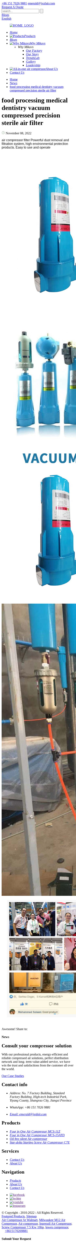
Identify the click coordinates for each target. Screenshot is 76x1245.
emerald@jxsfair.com (41, 3)
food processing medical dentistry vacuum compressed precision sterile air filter (36, 88)
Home (14, 79)
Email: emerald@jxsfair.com (28, 1114)
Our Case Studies (13, 1076)
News (13, 83)
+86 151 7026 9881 (14, 3)
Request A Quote (13, 7)
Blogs (5, 15)
